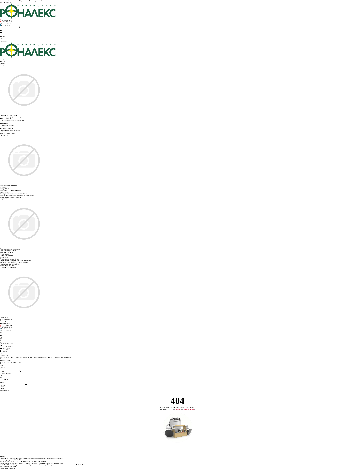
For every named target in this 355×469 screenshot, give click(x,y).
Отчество (3, 367)
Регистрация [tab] (4, 379)
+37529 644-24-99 (6, 20)
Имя (1, 365)
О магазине (45, 1)
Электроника (58, 458)
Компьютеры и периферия (8, 458)
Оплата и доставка (35, 1)
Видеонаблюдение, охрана (25, 458)
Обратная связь (24, 1)
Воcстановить (4, 390)
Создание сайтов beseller (7, 468)
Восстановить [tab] (4, 381)
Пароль (2, 359)
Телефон (2, 362)
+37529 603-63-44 (6, 22)
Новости (16, 1)
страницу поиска (189, 409)
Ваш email (3, 382)
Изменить (3, 369)
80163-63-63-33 (6, 23)
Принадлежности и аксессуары (44, 458)
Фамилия (3, 364)
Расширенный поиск (6, 1)
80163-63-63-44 (6, 25)
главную (177, 409)
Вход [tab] (1, 377)
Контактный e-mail (6, 360)
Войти (2, 387)
